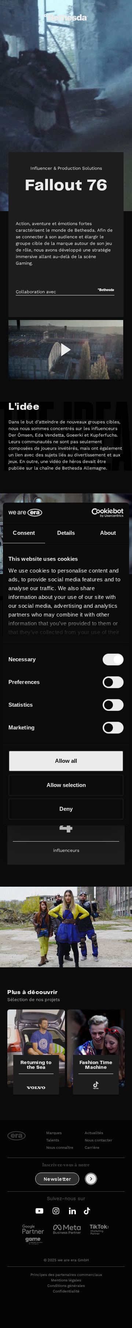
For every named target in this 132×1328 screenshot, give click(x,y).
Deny (66, 809)
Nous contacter (98, 1140)
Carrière (92, 1147)
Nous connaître (59, 1147)
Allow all (66, 761)
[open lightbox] (66, 349)
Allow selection (66, 785)
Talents (52, 1140)
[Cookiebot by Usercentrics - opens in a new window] (93, 513)
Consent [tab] (24, 533)
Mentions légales (66, 1280)
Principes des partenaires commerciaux (66, 1275)
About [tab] (108, 533)
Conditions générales (66, 1286)
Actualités (94, 1133)
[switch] (113, 682)
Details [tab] (66, 533)
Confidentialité (66, 1291)
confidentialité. (96, 29)
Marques (54, 1133)
